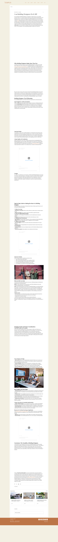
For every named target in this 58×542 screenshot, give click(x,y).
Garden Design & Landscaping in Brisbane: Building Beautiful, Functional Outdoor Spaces (41, 500)
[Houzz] (43, 519)
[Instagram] (39, 519)
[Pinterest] (45, 519)
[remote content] (29, 45)
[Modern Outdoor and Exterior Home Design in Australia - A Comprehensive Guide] (16, 495)
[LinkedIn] (47, 519)
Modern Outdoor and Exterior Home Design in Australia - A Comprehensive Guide (16, 500)
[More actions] (43, 12)
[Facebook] (41, 519)
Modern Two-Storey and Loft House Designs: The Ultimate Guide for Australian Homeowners (28, 500)
